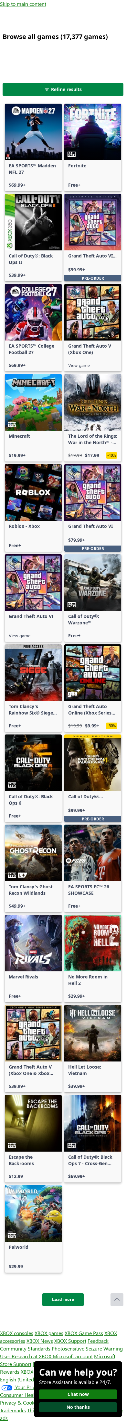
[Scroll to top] (116, 1299)
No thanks (78, 1407)
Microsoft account (73, 1356)
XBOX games (49, 1333)
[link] (33, 147)
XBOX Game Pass (84, 1333)
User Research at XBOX (26, 1356)
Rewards (9, 1371)
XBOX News (39, 1340)
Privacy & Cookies (20, 1402)
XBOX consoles (16, 1333)
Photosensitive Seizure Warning (87, 1348)
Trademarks (13, 1410)
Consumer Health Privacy (28, 1394)
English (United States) (25, 1379)
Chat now (78, 1394)
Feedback (98, 1340)
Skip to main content (23, 3)
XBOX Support (70, 1340)
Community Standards (25, 1348)
